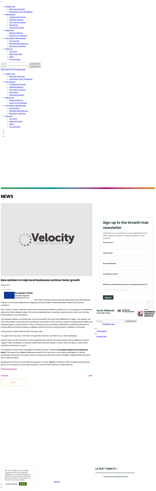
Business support (16, 20)
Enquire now (10, 6)
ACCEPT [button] (23, 484)
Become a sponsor (17, 9)
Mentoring (13, 25)
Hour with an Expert (17, 22)
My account (14, 41)
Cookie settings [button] (11, 484)
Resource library (16, 33)
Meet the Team (15, 54)
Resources (9, 30)
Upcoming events (16, 27)
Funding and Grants (17, 17)
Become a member (17, 46)
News (11, 57)
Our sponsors (14, 59)
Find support (10, 14)
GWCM (57, 482)
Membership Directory (18, 43)
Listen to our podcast (18, 35)
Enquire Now (102, 336)
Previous (4, 375)
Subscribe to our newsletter (21, 12)
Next (90, 375)
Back (13, 382)
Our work (13, 51)
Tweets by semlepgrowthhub (115, 476)
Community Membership (15, 38)
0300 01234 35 (7, 69)
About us (8, 49)
